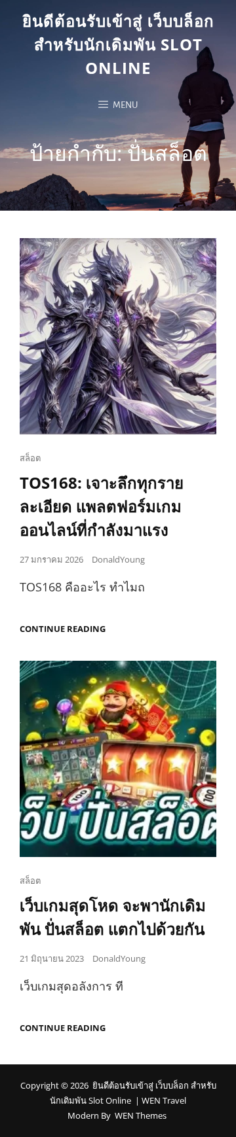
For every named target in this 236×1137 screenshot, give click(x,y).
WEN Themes (141, 1115)
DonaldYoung (118, 559)
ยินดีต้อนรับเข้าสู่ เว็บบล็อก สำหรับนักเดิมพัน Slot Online (118, 44)
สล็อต (30, 458)
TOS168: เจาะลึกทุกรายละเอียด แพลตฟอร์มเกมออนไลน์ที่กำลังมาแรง (102, 506)
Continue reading (63, 629)
